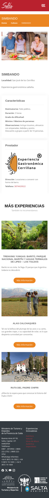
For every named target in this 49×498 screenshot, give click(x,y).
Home (4, 23)
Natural (29, 438)
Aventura (30, 436)
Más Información (25, 280)
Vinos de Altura (32, 441)
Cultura (14, 23)
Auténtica (30, 444)
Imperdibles (31, 446)
